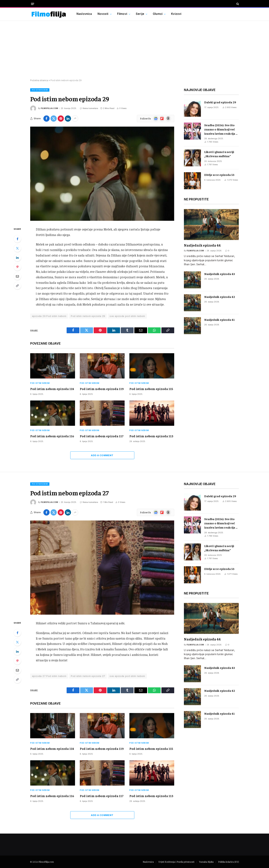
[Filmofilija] (48, 14)
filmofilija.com (49, 108)
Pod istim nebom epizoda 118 (52, 389)
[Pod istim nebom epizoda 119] (102, 365)
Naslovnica (84, 14)
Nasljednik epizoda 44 (202, 245)
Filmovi (122, 14)
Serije (140, 14)
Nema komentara (90, 108)
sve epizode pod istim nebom (127, 316)
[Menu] (32, 4)
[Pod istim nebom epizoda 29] (102, 174)
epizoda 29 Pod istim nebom (49, 316)
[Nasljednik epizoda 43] (192, 279)
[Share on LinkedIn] (68, 118)
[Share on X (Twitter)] (54, 118)
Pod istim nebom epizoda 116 (52, 436)
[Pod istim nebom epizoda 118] (52, 365)
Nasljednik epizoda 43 (219, 274)
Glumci (157, 14)
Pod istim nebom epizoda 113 (151, 436)
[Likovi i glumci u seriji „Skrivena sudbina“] (192, 157)
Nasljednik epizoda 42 (219, 296)
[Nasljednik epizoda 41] (192, 325)
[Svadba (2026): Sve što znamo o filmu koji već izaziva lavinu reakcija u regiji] (192, 131)
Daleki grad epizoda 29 (220, 102)
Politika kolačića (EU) (228, 861)
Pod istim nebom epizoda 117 (101, 436)
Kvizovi (176, 14)
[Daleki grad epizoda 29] (192, 108)
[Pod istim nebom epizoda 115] (151, 365)
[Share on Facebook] (46, 118)
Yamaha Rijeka (206, 861)
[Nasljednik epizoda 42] (192, 302)
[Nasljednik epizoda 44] (211, 224)
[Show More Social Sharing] (75, 118)
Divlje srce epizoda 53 (219, 174)
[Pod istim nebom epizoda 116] (52, 413)
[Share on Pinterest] (61, 118)
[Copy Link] (17, 285)
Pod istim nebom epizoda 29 (88, 316)
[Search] (237, 4)
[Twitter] (17, 248)
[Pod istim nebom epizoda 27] (102, 567)
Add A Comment (102, 455)
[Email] (17, 276)
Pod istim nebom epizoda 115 (151, 389)
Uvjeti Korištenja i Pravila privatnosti (176, 861)
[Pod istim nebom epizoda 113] (151, 413)
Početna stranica (39, 80)
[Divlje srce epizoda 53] (192, 180)
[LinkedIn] (17, 257)
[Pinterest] (17, 267)
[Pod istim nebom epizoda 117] (102, 413)
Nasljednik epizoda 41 (219, 319)
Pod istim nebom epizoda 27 (88, 676)
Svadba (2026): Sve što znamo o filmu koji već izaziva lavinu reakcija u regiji (220, 129)
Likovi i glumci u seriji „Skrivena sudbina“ (219, 154)
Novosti (103, 14)
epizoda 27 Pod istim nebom (49, 676)
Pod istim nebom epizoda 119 (102, 389)
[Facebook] (17, 239)
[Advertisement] (134, 49)
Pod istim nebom (40, 90)
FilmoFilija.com (46, 861)
